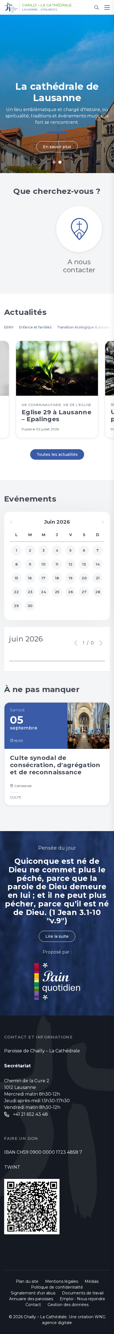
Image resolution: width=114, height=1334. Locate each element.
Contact (33, 1304)
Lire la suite (57, 936)
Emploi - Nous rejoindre (82, 1298)
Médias (92, 1281)
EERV (9, 327)
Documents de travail (82, 1293)
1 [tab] (54, 162)
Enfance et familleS (35, 327)
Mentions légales (61, 1281)
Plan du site (27, 1281)
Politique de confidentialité (57, 1287)
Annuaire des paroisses (31, 1298)
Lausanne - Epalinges (39, 9)
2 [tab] (59, 162)
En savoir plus (57, 146)
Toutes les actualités (57, 454)
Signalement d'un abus (33, 1293)
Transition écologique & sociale (83, 327)
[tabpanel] (57, 94)
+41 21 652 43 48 (30, 1114)
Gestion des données (68, 1304)
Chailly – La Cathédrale (47, 5)
